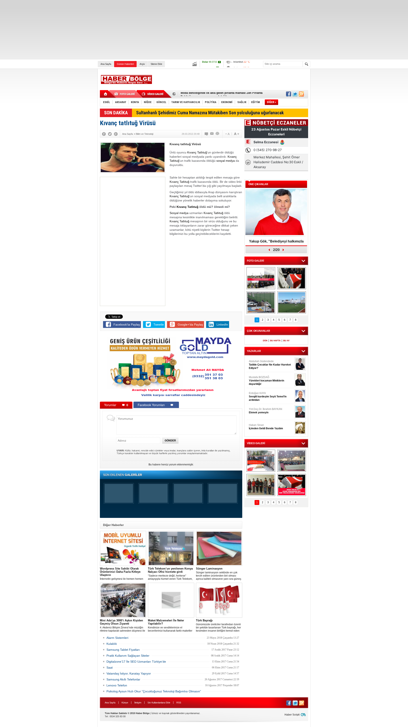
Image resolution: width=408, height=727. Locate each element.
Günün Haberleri (125, 64)
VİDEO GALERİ (256, 443)
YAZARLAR (254, 351)
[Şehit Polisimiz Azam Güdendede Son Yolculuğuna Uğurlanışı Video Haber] (291, 485)
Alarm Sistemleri (117, 637)
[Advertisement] (127, 30)
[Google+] (116, 134)
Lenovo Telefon (116, 685)
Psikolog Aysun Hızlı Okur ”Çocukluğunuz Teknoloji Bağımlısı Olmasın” (153, 691)
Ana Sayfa (106, 64)
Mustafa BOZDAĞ (266, 380)
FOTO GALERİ (255, 260)
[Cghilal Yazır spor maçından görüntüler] (260, 302)
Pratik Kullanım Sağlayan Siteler (127, 655)
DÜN (265, 340)
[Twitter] (110, 134)
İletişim (137, 702)
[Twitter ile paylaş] (295, 93)
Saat (109, 667)
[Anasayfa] (106, 94)
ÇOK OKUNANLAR (258, 330)
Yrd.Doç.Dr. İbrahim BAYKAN (265, 411)
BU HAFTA (275, 340)
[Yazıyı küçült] (227, 134)
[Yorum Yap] (206, 134)
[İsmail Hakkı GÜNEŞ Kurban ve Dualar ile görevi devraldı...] (260, 461)
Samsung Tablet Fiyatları (123, 649)
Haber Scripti (292, 714)
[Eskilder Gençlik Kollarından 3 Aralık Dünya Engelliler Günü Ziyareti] (260, 485)
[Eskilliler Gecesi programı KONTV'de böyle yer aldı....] (291, 461)
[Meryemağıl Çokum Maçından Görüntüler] (291, 302)
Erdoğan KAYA (267, 396)
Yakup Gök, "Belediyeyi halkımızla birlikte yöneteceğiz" (276, 242)
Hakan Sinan (266, 427)
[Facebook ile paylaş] (288, 93)
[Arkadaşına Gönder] (212, 134)
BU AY (286, 340)
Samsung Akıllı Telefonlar (123, 679)
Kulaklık (111, 643)
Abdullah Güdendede (270, 365)
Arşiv (142, 64)
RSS (178, 702)
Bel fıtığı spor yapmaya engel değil (204, 94)
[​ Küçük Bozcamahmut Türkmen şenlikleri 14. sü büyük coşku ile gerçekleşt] (260, 278)
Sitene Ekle (156, 64)
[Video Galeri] (153, 94)
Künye (125, 702)
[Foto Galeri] (125, 94)
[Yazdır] (218, 134)
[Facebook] (104, 134)
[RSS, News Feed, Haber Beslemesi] (301, 93)
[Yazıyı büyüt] (236, 134)
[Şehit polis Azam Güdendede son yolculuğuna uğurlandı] (291, 278)
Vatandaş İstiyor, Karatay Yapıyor (128, 673)
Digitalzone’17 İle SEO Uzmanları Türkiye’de (136, 661)
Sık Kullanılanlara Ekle (158, 702)
